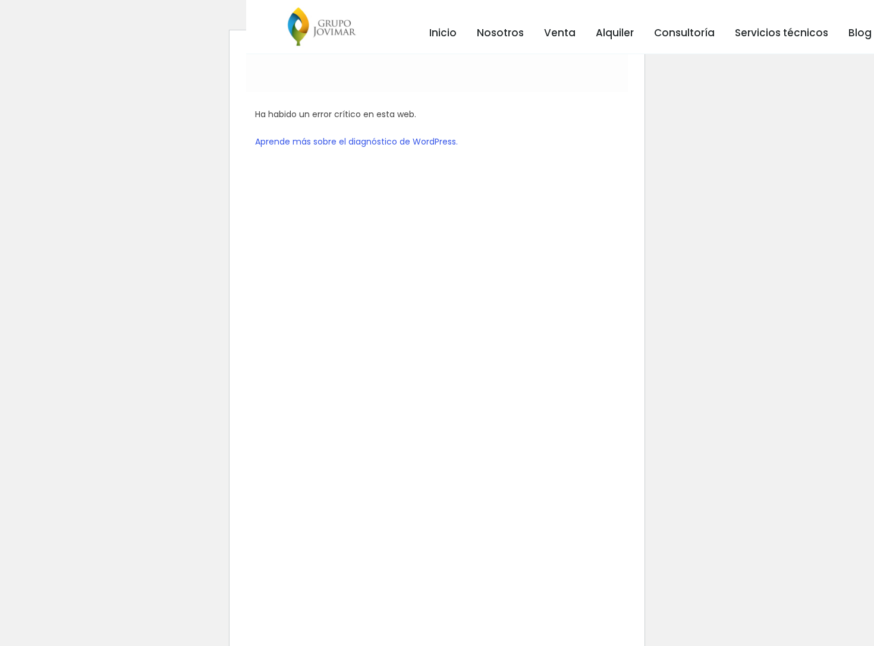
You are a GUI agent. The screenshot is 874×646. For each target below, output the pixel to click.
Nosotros (500, 33)
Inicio (443, 33)
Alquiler (615, 33)
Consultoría (684, 33)
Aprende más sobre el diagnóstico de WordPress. (356, 142)
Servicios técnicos (781, 33)
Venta (560, 33)
